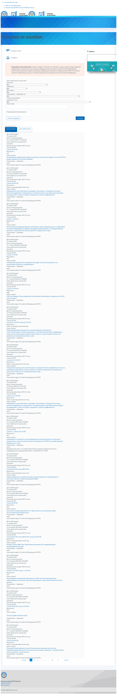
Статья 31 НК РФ (12, 255)
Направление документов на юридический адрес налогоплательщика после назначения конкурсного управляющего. (32, 263)
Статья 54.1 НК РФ (13, 322)
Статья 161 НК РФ (12, 289)
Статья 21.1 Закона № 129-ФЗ (16, 431)
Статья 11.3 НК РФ (24, 571)
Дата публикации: (13, 134)
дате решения (11, 129)
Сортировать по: (10, 126)
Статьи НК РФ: (11, 148)
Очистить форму (13, 118)
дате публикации (25, 129)
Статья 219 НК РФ (35, 537)
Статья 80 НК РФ (12, 469)
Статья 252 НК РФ (25, 322)
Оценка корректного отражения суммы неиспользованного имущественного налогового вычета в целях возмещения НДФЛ (33, 478)
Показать (80, 118)
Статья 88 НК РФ (23, 469)
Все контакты (5, 685)
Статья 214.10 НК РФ (13, 360)
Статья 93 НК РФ (12, 149)
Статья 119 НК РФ (12, 219)
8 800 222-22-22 (6, 683)
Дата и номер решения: (14, 138)
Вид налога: (10, 151)
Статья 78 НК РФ (12, 606)
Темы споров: (11, 155)
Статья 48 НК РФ (12, 503)
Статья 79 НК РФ (23, 606)
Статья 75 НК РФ (12, 571)
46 (52, 660)
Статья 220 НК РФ (12, 183)
